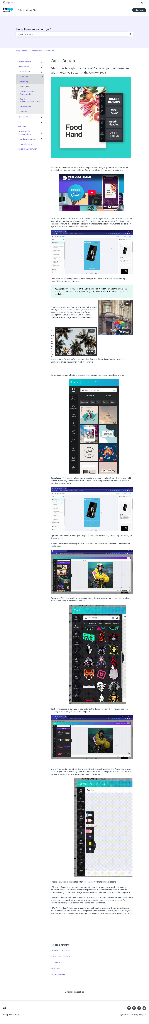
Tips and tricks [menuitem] (23, 116)
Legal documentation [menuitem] (26, 139)
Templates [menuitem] (24, 86)
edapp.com (139, 10)
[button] (42, 62)
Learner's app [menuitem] (23, 71)
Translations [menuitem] (25, 106)
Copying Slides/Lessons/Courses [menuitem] (30, 100)
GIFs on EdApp (56, 962)
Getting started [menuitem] (24, 61)
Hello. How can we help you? (34, 29)
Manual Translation (58, 974)
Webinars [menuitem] (21, 126)
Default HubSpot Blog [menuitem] (74, 992)
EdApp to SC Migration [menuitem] (27, 149)
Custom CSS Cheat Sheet (60, 950)
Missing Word (56, 968)
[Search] (130, 34)
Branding (50, 50)
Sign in (143, 2)
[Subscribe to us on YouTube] (144, 1008)
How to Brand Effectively (60, 956)
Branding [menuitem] (24, 81)
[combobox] (72, 34)
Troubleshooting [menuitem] (24, 144)
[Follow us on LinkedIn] (129, 1008)
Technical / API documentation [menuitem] (24, 132)
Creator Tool (36, 50)
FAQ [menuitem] (19, 121)
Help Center (21, 50)
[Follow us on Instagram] (134, 1008)
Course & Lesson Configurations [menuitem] (27, 92)
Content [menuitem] (23, 111)
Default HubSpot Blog (27, 10)
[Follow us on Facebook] (139, 1008)
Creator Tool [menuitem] (22, 76)
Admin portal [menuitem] (23, 66)
